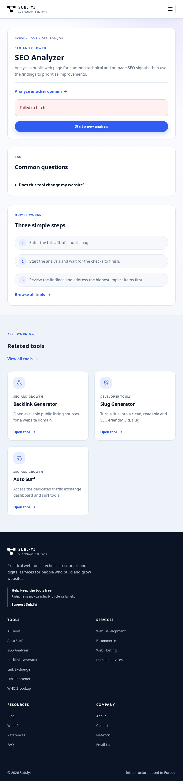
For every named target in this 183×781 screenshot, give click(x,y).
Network (103, 735)
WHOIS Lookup (19, 688)
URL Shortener (18, 679)
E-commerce (106, 640)
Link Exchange (18, 669)
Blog (11, 716)
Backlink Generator (22, 659)
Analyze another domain (41, 91)
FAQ (10, 744)
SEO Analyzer (18, 650)
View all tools (22, 358)
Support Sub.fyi (24, 604)
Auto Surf (14, 640)
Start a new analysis (91, 126)
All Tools (13, 631)
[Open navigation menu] (170, 9)
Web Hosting (106, 650)
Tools (33, 38)
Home (19, 38)
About (101, 716)
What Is (13, 725)
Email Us (103, 744)
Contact (102, 725)
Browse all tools (33, 294)
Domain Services (109, 659)
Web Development (111, 631)
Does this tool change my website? (52, 184)
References (16, 735)
